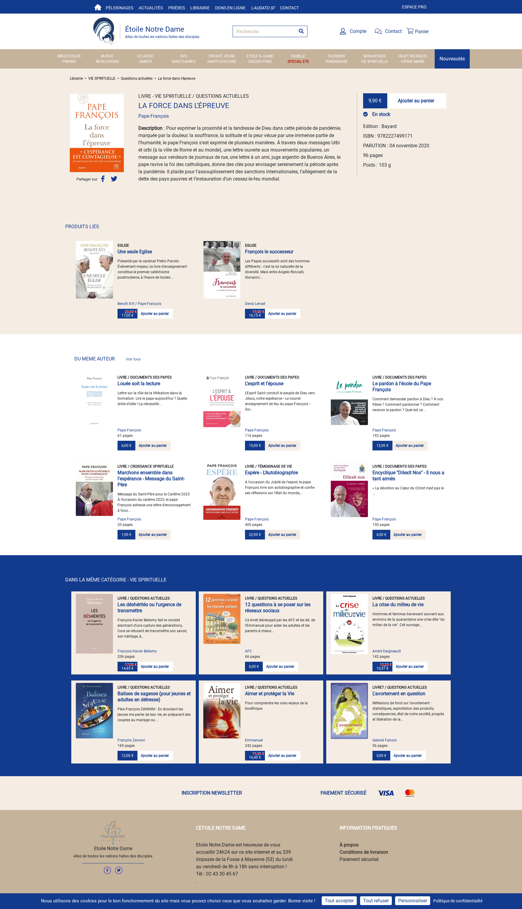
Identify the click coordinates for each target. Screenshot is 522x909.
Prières (176, 7)
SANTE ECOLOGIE (221, 61)
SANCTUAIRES (183, 61)
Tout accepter (339, 901)
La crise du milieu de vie (398, 604)
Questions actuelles (137, 78)
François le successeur (269, 251)
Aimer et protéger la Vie (269, 693)
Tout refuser (376, 901)
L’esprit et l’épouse (264, 383)
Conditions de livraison (364, 852)
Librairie (200, 7)
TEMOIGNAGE (336, 61)
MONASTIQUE (374, 56)
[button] (74, 132)
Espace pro (414, 7)
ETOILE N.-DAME (259, 56)
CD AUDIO (145, 56)
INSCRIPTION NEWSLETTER (212, 793)
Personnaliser (412, 901)
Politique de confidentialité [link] (457, 900)
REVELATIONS (107, 61)
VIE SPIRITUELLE (374, 61)
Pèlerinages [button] (119, 7)
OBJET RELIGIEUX (412, 56)
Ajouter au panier (416, 101)
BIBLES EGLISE (69, 56)
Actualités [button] (151, 7)
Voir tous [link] (133, 359)
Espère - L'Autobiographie (271, 472)
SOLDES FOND (260, 61)
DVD (183, 56)
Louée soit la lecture (139, 383)
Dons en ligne (230, 7)
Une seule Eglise (135, 251)
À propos (349, 845)
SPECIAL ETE (298, 61)
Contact (289, 7)
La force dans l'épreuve (176, 78)
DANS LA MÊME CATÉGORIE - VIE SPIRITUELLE (115, 580)
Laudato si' (263, 7)
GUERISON (336, 56)
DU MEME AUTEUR (107, 359)
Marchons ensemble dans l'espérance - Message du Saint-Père (151, 479)
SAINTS (145, 61)
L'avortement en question (398, 693)
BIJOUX (107, 56)
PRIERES (69, 61)
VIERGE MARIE (412, 61)
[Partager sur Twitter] (114, 179)
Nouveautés (452, 59)
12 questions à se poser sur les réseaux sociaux (278, 607)
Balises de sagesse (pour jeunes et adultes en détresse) (154, 697)
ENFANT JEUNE (222, 56)
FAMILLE (298, 56)
